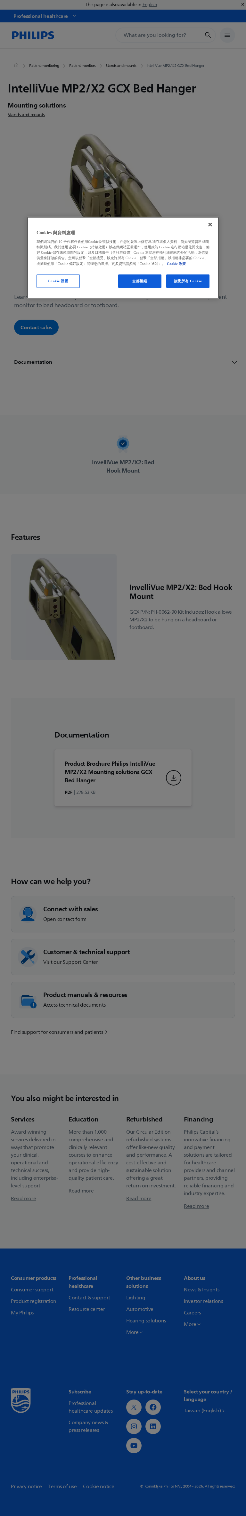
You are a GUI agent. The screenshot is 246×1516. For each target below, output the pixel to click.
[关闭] (210, 224)
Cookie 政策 (176, 263)
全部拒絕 (139, 281)
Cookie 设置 (58, 281)
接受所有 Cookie (188, 281)
